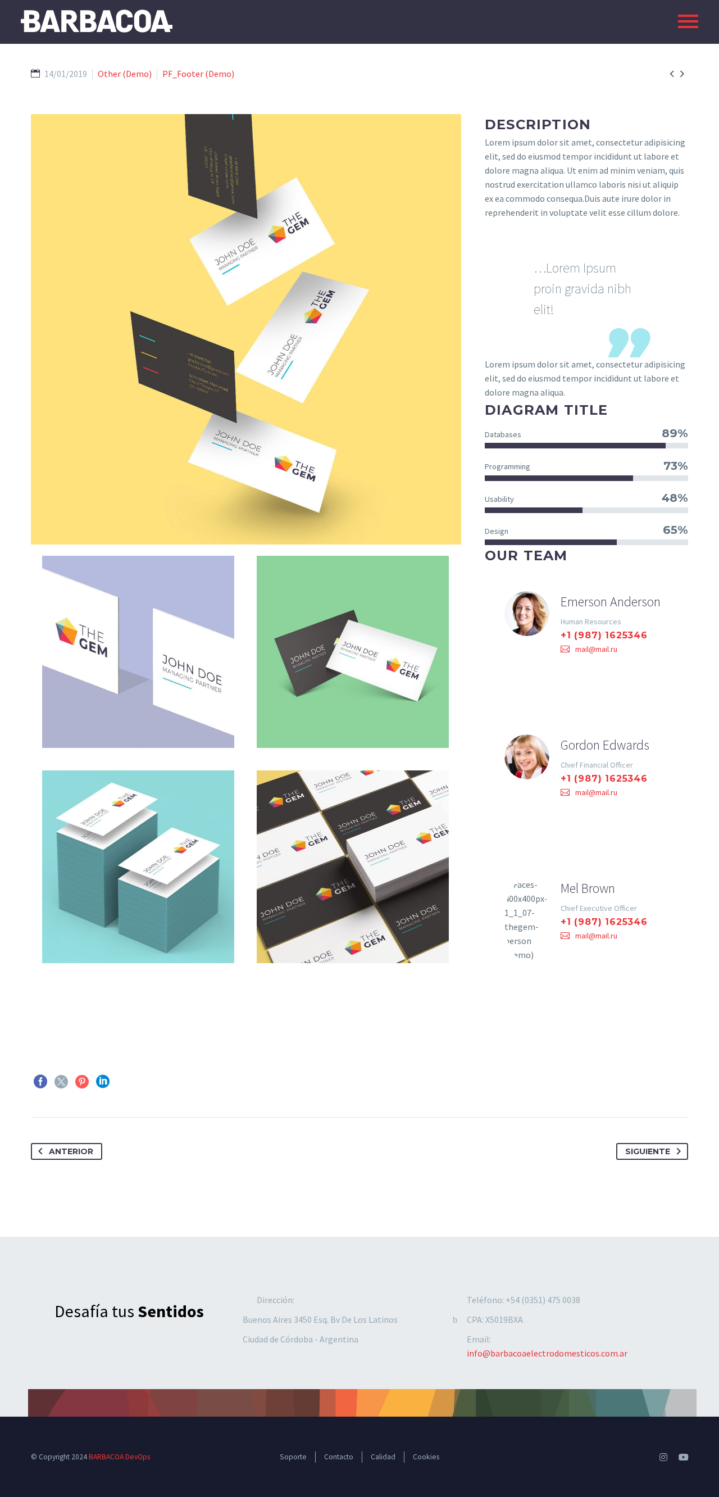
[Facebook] (40, 1081)
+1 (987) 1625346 (604, 635)
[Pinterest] (82, 1081)
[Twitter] (61, 1081)
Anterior (71, 1151)
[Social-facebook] (643, 1457)
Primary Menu (688, 21)
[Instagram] (663, 1457)
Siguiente (647, 1151)
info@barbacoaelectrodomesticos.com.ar (547, 1353)
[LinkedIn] (103, 1081)
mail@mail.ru (596, 649)
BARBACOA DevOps (119, 1457)
